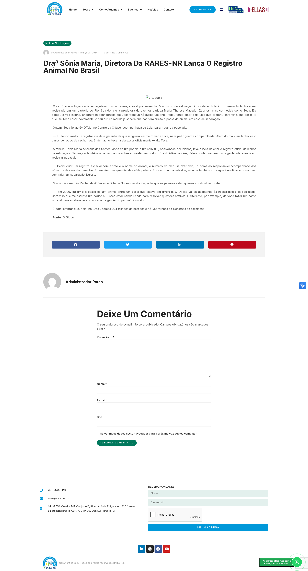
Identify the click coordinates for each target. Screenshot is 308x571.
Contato (169, 9)
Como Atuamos (109, 9)
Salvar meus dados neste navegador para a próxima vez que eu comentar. (148, 433)
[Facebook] (158, 549)
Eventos (133, 9)
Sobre (86, 9)
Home (73, 9)
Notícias (152, 9)
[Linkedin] (141, 549)
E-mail (102, 400)
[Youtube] (166, 549)
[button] (76, 245)
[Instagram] (150, 549)
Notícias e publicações (57, 43)
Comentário (105, 337)
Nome (102, 384)
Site (99, 417)
